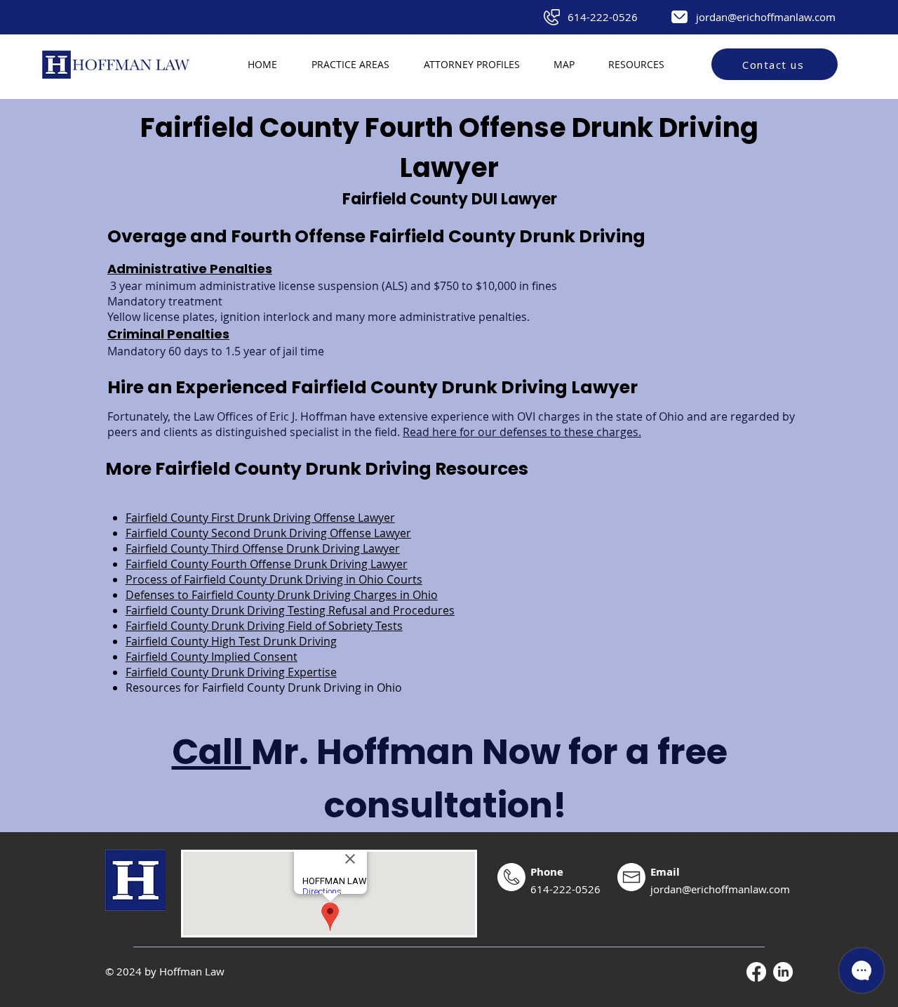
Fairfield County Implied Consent (211, 656)
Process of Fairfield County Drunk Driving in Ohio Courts (274, 579)
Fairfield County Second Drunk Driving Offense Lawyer (268, 533)
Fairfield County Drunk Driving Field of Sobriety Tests (264, 625)
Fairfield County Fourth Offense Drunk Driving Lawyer (267, 564)
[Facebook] (756, 972)
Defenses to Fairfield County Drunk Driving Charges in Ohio (282, 595)
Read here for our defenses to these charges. (522, 432)
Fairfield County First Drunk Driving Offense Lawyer (260, 517)
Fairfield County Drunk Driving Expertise (231, 672)
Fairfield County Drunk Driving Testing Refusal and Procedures (290, 610)
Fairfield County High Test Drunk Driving (231, 641)
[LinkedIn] (783, 972)
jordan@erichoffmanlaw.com (766, 17)
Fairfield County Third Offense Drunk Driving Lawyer (263, 548)
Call (211, 752)
